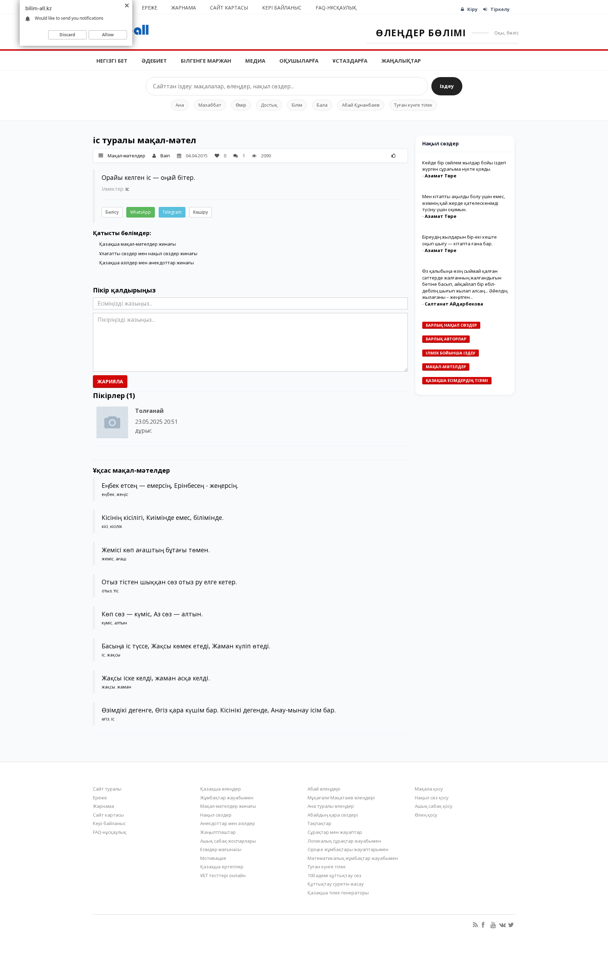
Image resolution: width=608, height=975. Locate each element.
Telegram (172, 212)
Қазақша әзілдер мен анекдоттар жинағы (146, 262)
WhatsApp (140, 212)
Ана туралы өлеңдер (331, 806)
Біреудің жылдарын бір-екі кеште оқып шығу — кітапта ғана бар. (459, 240)
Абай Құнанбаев (361, 105)
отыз (107, 591)
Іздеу (447, 86)
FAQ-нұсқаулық (336, 7)
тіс (116, 591)
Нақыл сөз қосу (432, 797)
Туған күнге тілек (413, 105)
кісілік (116, 526)
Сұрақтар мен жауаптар (335, 832)
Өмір (241, 105)
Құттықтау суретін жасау (336, 884)
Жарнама (183, 7)
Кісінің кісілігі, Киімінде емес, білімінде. (162, 517)
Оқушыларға (298, 60)
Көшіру (200, 212)
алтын (120, 623)
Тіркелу (499, 9)
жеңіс (122, 494)
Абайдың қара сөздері (333, 815)
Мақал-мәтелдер (126, 155)
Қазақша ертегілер (221, 866)
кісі (105, 526)
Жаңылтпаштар (218, 832)
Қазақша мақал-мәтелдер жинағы (137, 244)
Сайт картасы (229, 7)
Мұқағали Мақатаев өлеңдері (341, 797)
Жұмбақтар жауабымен (226, 797)
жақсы (113, 655)
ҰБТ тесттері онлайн (223, 875)
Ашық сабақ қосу (433, 806)
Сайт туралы (107, 789)
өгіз (105, 719)
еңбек (108, 494)
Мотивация (213, 858)
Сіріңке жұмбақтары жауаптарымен (348, 849)
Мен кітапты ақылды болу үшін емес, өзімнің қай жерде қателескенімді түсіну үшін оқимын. (463, 203)
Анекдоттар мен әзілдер (227, 823)
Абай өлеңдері (324, 789)
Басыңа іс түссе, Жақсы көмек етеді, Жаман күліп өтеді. (186, 646)
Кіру (472, 9)
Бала (322, 105)
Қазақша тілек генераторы (338, 892)
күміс (107, 623)
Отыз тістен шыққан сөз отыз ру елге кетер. (169, 582)
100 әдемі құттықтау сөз (334, 875)
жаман (124, 687)
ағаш (121, 559)
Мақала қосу (429, 789)
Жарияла (110, 381)
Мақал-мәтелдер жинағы (228, 806)
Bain (165, 155)
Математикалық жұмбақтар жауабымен (353, 858)
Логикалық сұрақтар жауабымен (344, 841)
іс (127, 188)
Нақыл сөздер (216, 815)
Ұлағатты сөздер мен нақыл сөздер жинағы (148, 253)
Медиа (255, 60)
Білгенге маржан (206, 60)
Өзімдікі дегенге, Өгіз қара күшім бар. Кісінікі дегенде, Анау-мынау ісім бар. (219, 710)
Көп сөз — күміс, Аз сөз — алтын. (152, 614)
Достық (269, 105)
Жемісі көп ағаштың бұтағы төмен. (156, 550)
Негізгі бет (111, 60)
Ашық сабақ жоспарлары (228, 841)
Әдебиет (154, 60)
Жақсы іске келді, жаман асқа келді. (156, 678)
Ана (180, 105)
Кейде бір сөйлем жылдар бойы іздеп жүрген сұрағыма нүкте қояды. (464, 165)
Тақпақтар (319, 823)
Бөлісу (112, 212)
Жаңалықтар (401, 60)
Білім (297, 105)
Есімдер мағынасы (220, 849)
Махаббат (209, 105)
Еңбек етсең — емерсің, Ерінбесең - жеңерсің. (170, 485)
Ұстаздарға (349, 60)
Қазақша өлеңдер (220, 789)
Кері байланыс (282, 7)
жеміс (108, 559)
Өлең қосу (426, 815)
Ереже (149, 7)
